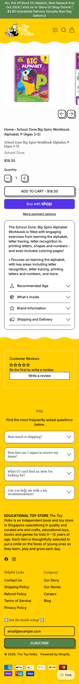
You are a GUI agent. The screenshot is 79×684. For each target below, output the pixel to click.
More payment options (39, 214)
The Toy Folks (27, 654)
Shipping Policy (16, 587)
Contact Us (13, 580)
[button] (63, 30)
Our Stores (52, 587)
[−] (7, 178)
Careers (50, 594)
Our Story (51, 580)
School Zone (14, 152)
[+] (24, 178)
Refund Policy (15, 594)
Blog (47, 601)
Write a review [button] (39, 376)
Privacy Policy (15, 607)
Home (9, 129)
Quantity (10, 169)
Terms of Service (17, 601)
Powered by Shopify (55, 654)
